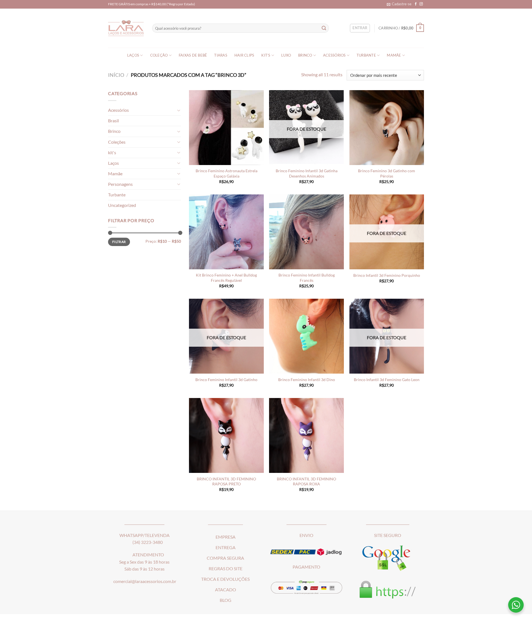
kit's (112, 152)
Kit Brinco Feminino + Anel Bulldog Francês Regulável (226, 277)
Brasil (113, 120)
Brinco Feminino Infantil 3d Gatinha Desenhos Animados (306, 173)
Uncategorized (122, 205)
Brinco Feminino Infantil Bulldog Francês (306, 277)
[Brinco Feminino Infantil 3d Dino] (306, 336)
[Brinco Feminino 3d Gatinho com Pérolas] (386, 127)
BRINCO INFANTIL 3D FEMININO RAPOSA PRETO (226, 481)
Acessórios (334, 55)
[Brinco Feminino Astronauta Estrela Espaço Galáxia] (226, 127)
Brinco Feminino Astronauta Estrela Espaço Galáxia (226, 173)
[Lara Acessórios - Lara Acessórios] (126, 28)
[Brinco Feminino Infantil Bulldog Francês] (306, 231)
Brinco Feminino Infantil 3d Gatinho (226, 379)
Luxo (286, 55)
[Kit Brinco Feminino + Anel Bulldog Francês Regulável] (226, 231)
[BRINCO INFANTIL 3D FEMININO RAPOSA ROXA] (306, 435)
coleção (159, 55)
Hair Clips (244, 55)
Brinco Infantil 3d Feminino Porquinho (386, 275)
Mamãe (394, 55)
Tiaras (220, 55)
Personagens (120, 184)
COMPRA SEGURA (225, 558)
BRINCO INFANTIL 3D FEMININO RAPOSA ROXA (306, 481)
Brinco (305, 55)
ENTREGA (226, 547)
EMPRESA (226, 536)
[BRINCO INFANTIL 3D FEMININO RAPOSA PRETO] (226, 435)
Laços (133, 55)
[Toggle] (179, 110)
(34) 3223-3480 (147, 542)
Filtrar (119, 242)
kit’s (265, 55)
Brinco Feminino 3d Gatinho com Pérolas (386, 173)
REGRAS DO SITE (225, 568)
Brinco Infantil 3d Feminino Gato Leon (387, 379)
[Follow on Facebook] (416, 4)
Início (116, 75)
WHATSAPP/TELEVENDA (144, 535)
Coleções (117, 142)
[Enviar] (324, 28)
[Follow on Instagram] (421, 4)
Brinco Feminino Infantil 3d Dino (306, 379)
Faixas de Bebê (193, 55)
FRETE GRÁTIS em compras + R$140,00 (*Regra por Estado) (151, 4)
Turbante (366, 55)
